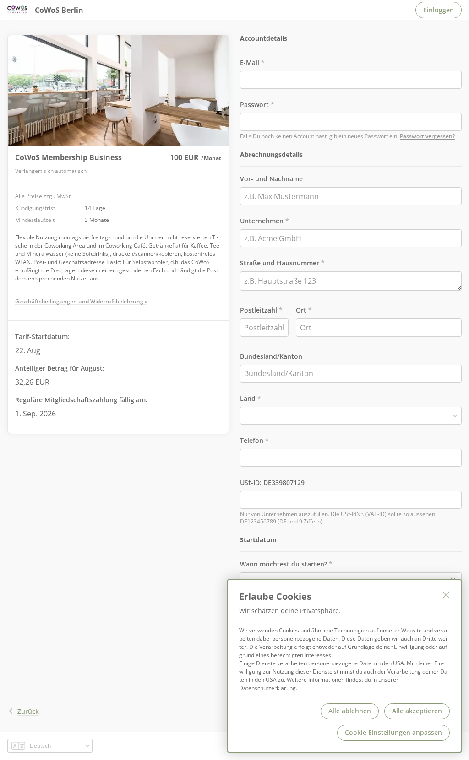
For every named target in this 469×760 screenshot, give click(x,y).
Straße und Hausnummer (279, 263)
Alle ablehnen (349, 710)
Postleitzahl (258, 310)
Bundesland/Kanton (271, 356)
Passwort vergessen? (427, 136)
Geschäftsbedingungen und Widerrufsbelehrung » (81, 301)
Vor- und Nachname (271, 178)
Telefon (251, 440)
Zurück (28, 711)
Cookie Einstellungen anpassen (393, 732)
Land (248, 398)
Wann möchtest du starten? (283, 564)
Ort (301, 310)
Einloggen (438, 9)
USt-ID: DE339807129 (272, 482)
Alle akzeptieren (417, 710)
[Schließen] (446, 594)
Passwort (254, 104)
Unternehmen (262, 220)
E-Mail (249, 62)
